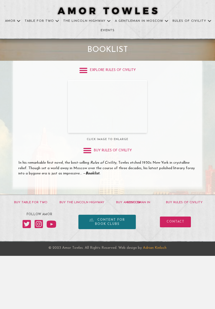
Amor (10, 21)
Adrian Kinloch (154, 248)
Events (108, 30)
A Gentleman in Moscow (139, 21)
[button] (18, 21)
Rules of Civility (189, 21)
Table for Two (39, 21)
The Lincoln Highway (84, 21)
